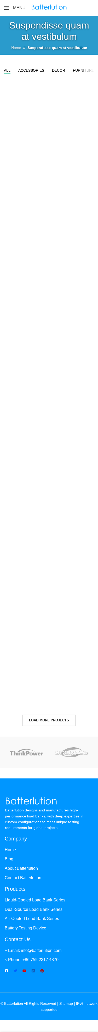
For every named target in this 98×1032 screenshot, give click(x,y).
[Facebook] (6, 971)
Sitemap (66, 1003)
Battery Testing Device (25, 928)
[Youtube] (24, 971)
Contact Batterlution (23, 878)
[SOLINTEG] (71, 752)
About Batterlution (21, 868)
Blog (9, 859)
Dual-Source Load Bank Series (33, 909)
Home (16, 48)
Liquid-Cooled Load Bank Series (35, 900)
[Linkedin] (33, 971)
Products (15, 889)
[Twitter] (15, 971)
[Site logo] (49, 7)
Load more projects (49, 720)
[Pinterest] (42, 971)
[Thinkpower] (26, 752)
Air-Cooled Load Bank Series (32, 918)
